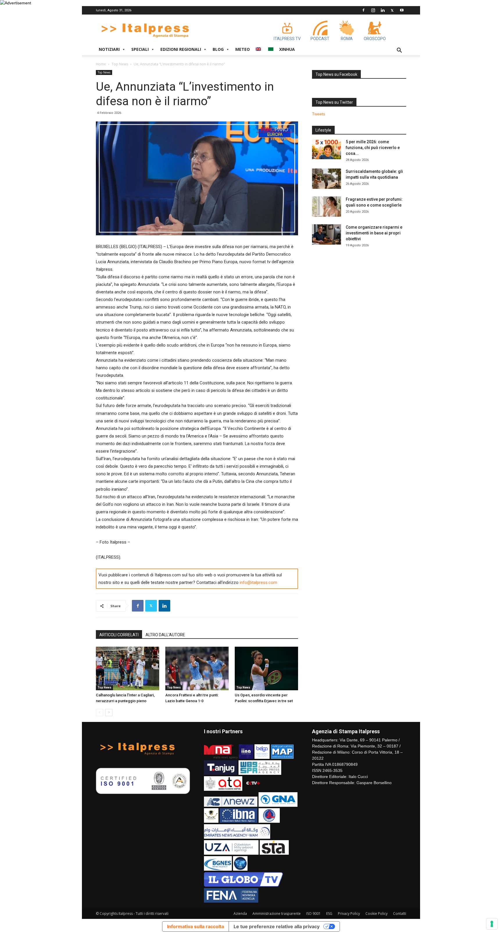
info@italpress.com (258, 582)
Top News (120, 64)
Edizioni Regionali (180, 49)
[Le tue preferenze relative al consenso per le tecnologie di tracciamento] (491, 923)
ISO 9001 (313, 913)
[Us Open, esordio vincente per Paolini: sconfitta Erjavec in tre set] (266, 668)
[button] (399, 51)
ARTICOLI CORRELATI (119, 634)
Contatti (399, 913)
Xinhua (287, 49)
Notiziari (109, 49)
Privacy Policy (349, 913)
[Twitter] (392, 10)
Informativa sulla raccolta (195, 926)
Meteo (242, 49)
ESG (329, 913)
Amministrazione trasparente (276, 913)
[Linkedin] (382, 10)
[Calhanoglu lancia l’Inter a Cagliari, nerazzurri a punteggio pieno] (127, 668)
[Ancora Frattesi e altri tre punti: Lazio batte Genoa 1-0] (197, 668)
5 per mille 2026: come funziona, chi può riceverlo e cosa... (373, 147)
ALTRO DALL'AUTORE (165, 634)
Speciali (140, 49)
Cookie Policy (376, 913)
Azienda (240, 913)
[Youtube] (401, 10)
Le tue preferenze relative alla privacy (277, 926)
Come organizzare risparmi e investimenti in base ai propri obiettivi (374, 233)
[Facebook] (363, 10)
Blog (218, 49)
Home (101, 64)
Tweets (318, 114)
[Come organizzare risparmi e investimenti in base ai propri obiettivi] (326, 234)
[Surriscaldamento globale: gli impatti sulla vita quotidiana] (326, 178)
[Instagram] (373, 10)
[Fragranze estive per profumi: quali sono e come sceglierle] (326, 206)
